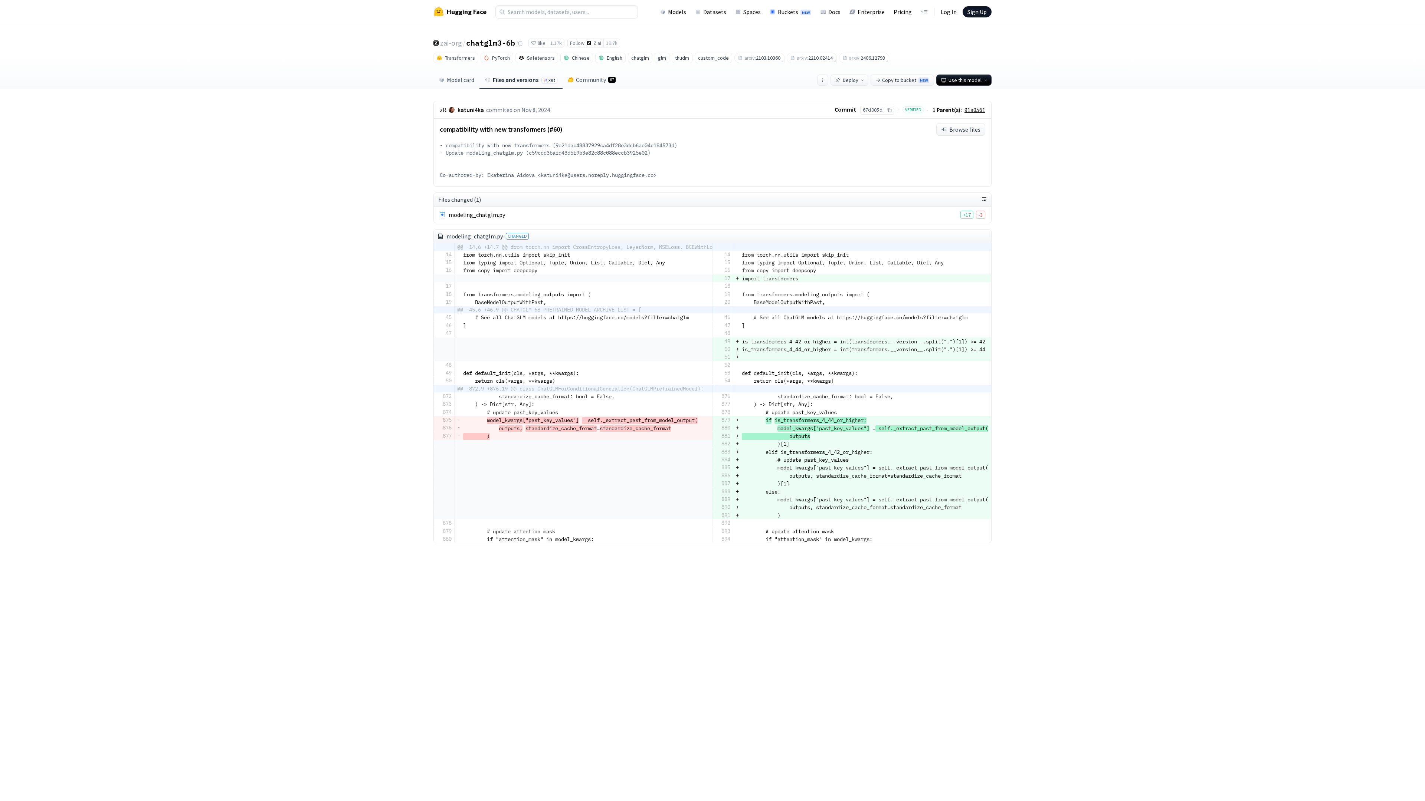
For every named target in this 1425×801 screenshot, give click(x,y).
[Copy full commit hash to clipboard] (889, 110)
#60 (555, 129)
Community (595, 79)
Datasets (714, 12)
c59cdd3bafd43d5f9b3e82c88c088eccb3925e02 (588, 152)
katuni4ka (471, 109)
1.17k (556, 43)
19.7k (612, 43)
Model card (460, 79)
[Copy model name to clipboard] (519, 43)
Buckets (794, 12)
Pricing (903, 12)
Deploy (850, 80)
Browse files (964, 129)
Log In (949, 12)
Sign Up (977, 12)
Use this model (965, 80)
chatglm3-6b (490, 43)
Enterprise (871, 12)
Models (677, 12)
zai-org (451, 42)
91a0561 (974, 109)
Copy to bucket (905, 80)
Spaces (752, 12)
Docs (834, 12)
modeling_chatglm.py (477, 214)
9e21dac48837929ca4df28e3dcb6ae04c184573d (615, 145)
